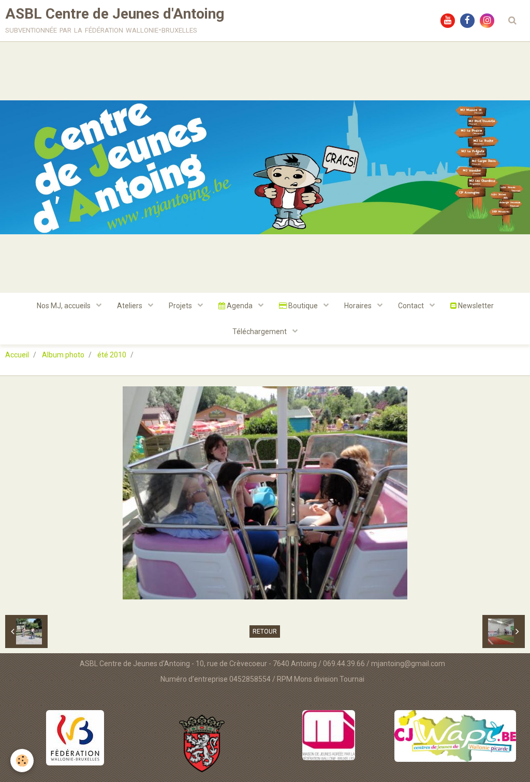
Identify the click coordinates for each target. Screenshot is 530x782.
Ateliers (130, 306)
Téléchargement (260, 331)
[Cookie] (22, 760)
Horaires (358, 306)
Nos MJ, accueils (64, 306)
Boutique (303, 306)
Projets (181, 306)
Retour (265, 631)
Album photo (63, 355)
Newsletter (475, 306)
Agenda (239, 306)
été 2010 (111, 355)
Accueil (17, 355)
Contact (411, 306)
